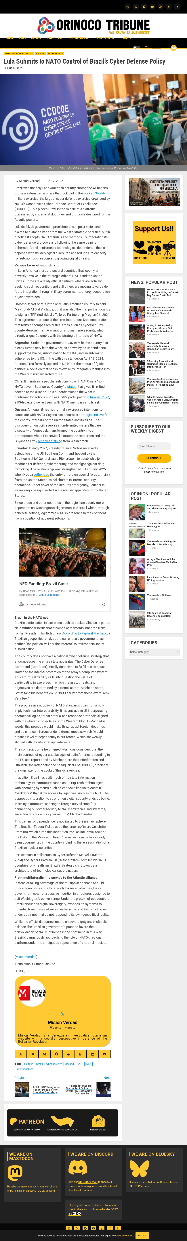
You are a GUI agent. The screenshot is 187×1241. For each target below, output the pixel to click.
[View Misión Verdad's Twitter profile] (63, 1014)
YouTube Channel (167, 48)
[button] (146, 48)
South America (55, 54)
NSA (88, 1063)
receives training (50, 441)
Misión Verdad (26, 957)
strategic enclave (91, 415)
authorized (41, 474)
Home (10, 38)
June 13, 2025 (14, 68)
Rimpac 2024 (99, 397)
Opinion (36, 38)
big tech (28, 1063)
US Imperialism (24, 1069)
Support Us (104, 38)
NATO (80, 1063)
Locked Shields (95, 193)
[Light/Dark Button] (136, 48)
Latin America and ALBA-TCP (18, 54)
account (42, 1190)
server (88, 1182)
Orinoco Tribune (104, 1205)
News (22, 38)
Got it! (142, 1235)
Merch (127, 38)
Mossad (69, 1063)
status (72, 387)
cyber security (54, 1063)
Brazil (39, 1063)
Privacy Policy (125, 1235)
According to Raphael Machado (84, 633)
